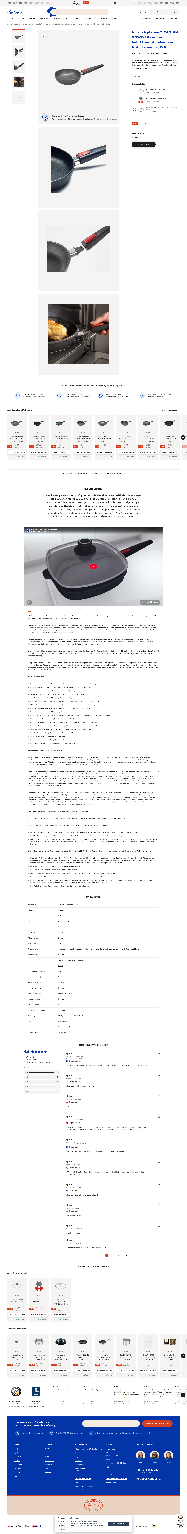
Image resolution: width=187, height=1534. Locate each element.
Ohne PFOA (134, 949)
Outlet (17, 1476)
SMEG (47, 1457)
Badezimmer (19, 1464)
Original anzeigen (75, 1061)
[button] (17, 1369)
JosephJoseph (50, 1464)
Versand (78, 1475)
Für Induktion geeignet (76, 949)
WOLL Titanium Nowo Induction (71, 960)
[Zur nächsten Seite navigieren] (126, 1255)
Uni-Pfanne (63, 954)
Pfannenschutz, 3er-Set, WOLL (156, 98)
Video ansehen (111, 119)
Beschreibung (67, 473)
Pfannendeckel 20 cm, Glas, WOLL (157, 89)
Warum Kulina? (111, 1482)
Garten (17, 1461)
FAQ (107, 1467)
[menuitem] (10, 19)
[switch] (181, 1526)
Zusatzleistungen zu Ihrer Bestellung (85, 1488)
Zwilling (48, 1468)
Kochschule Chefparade (115, 1475)
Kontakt (78, 1461)
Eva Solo (48, 1476)
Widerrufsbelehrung (83, 1479)
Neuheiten (160, 18)
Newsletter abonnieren (157, 1423)
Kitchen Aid (49, 1461)
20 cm (60, 938)
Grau (60, 927)
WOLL (60, 966)
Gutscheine (79, 1464)
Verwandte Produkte (116, 473)
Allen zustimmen (118, 1523)
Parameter (83, 473)
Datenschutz (80, 1453)
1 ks (59, 943)
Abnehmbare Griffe (120, 949)
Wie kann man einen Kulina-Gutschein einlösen (117, 1454)
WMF (47, 1449)
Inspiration (146, 18)
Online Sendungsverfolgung (116, 1479)
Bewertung (97, 473)
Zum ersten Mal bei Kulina (116, 1463)
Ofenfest (61, 949)
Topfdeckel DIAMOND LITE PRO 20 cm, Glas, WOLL (161, 108)
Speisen (17, 1453)
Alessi (47, 1453)
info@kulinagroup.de (149, 1479)
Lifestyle (17, 1468)
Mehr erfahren (77, 1527)
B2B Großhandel (112, 1471)
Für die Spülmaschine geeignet (99, 949)
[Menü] (184, 1515)
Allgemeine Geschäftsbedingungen (88, 1449)
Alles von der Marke (169, 410)
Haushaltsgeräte (20, 1457)
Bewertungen (111, 1449)
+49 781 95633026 (147, 1470)
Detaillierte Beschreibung (142, 68)
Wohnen (17, 1472)
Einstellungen (62, 1529)
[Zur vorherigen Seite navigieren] (103, 1255)
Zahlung (78, 1482)
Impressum (79, 1457)
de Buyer (48, 1472)
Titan (60, 932)
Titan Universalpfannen (68, 904)
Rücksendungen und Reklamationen (83, 1470)
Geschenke (175, 18)
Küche (16, 1449)
